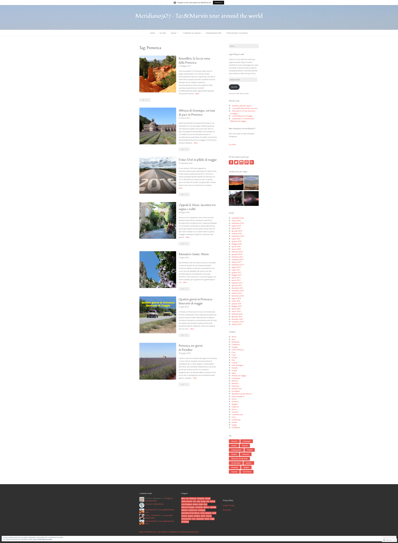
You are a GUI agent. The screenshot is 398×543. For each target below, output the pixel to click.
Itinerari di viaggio (239, 375)
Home (152, 33)
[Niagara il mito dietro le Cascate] (251, 198)
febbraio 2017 (237, 283)
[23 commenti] (143, 100)
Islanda (234, 368)
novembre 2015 (238, 322)
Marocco (235, 381)
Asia (233, 339)
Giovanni (148, 504)
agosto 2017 (236, 267)
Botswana (235, 342)
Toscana (235, 412)
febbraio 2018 (237, 252)
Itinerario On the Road (239, 458)
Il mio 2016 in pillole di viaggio (198, 160)
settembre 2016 (238, 296)
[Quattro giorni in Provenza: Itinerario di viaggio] (185, 335)
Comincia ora (218, 2)
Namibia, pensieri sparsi (241, 106)
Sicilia (234, 399)
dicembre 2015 (237, 319)
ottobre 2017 (237, 262)
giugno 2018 (236, 241)
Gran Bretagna (237, 365)
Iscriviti (234, 87)
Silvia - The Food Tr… (153, 515)
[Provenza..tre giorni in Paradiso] (185, 384)
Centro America (238, 350)
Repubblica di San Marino (242, 394)
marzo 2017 (236, 280)
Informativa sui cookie (45, 539)
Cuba (234, 355)
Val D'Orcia (247, 472)
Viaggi (173, 33)
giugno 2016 (236, 303)
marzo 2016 (236, 311)
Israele (234, 370)
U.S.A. (234, 417)
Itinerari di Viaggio (192, 33)
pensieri (249, 463)
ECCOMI (163, 33)
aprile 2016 (236, 309)
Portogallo (236, 391)
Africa (234, 337)
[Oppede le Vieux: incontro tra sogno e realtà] (185, 243)
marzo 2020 (236, 220)
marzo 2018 (236, 249)
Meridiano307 (150, 510)
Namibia (235, 383)
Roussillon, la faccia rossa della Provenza (194, 61)
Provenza (234, 467)
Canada (234, 347)
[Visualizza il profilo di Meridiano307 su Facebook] (231, 162)
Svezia (234, 409)
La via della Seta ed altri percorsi (245, 108)
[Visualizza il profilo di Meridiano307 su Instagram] (241, 162)
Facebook (232, 145)
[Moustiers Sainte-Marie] (185, 289)
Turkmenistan (237, 414)
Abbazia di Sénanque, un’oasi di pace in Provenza (197, 113)
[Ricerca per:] (244, 46)
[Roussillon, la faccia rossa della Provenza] (146, 100)
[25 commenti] (182, 149)
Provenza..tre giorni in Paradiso (191, 348)
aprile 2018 (236, 246)
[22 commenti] (182, 335)
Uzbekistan (236, 420)
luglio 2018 (236, 239)
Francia (234, 363)
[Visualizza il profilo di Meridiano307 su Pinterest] (246, 162)
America (234, 441)
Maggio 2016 (237, 306)
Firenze (234, 445)
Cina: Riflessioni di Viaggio (242, 116)
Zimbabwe (236, 427)
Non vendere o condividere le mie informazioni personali (178, 532)
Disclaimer (227, 510)
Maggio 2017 (237, 275)
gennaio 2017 (237, 285)
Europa (234, 357)
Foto (233, 360)
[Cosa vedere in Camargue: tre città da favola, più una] (251, 183)
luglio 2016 (236, 301)
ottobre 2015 (237, 324)
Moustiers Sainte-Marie (194, 254)
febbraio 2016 (237, 314)
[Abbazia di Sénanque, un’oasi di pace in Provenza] (185, 149)
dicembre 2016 (237, 288)
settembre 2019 (238, 223)
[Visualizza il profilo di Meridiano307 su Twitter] (236, 162)
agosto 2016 (236, 298)
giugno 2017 (236, 272)
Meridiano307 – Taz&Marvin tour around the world (199, 16)
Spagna (234, 404)
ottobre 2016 (237, 293)
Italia (234, 373)
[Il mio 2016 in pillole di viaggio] (185, 194)
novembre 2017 (238, 259)
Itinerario (245, 454)
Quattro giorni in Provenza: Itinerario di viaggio (196, 301)
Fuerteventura (236, 450)
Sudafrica (235, 407)
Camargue (246, 441)
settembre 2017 (238, 265)
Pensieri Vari (237, 388)
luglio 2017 (236, 270)
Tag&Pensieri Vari (213, 33)
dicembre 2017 (237, 257)
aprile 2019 (236, 228)
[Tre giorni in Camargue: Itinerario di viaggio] (236, 183)
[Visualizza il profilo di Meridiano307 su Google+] (252, 162)
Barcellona (159, 504)
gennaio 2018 (237, 254)
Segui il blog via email (236, 54)
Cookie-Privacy (228, 505)
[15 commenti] (182, 243)
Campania (236, 344)
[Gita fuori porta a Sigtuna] (236, 198)
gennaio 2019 (237, 231)
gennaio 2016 (237, 316)
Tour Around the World (237, 33)
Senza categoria (238, 396)
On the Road (235, 463)
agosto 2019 (236, 226)
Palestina (235, 386)
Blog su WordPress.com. (148, 532)
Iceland (249, 450)
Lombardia (236, 378)
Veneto (234, 422)
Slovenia (235, 401)
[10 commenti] (182, 289)
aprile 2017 (236, 278)
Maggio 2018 (237, 244)
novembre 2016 (238, 291)
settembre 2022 (238, 218)
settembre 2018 (238, 236)
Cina (233, 352)
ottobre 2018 (237, 233)
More (197, 93)
